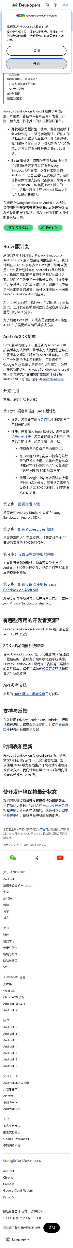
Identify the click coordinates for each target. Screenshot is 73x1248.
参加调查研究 (11, 1145)
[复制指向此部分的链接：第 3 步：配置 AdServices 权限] (58, 529)
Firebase (8, 1184)
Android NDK (11, 1109)
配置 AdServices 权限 (36, 529)
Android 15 (10, 1040)
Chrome (8, 1177)
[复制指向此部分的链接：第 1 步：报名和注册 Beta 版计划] (60, 411)
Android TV (10, 1010)
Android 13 (10, 1053)
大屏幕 (7, 984)
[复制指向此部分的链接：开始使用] (23, 391)
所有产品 (9, 1197)
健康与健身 (10, 948)
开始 (36, 64)
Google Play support (16, 1139)
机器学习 (9, 941)
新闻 (6, 905)
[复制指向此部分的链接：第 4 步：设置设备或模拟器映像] (59, 554)
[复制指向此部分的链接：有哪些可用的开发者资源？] (66, 620)
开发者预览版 (18, 228)
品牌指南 (37, 1211)
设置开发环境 (29, 504)
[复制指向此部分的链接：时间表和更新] (36, 747)
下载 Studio (10, 1102)
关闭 (36, 51)
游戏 (6, 935)
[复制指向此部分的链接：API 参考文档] (31, 685)
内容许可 (43, 829)
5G (5, 967)
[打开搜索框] (47, 4)
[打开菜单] (6, 5)
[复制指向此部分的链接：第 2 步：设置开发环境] (44, 504)
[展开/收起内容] (8, 103)
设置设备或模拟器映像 (36, 554)
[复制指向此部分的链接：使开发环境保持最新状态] (61, 792)
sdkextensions (53, 379)
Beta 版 (52, 228)
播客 (6, 918)
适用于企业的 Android (17, 885)
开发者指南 (10, 1089)
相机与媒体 (10, 954)
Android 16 (10, 1033)
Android (8, 879)
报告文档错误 (11, 1132)
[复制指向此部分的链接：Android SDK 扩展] (40, 337)
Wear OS (9, 990)
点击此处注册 (21, 437)
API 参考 (8, 1096)
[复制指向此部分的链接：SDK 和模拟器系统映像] (48, 646)
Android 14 (10, 1046)
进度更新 (16, 811)
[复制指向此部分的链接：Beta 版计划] (34, 247)
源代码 (7, 898)
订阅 (51, 1228)
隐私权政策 (10, 961)
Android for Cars (14, 1003)
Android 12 (10, 1059)
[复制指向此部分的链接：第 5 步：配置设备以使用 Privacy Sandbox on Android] (42, 590)
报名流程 (43, 420)
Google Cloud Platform (18, 1190)
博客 (6, 911)
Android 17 (10, 1027)
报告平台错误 (11, 1126)
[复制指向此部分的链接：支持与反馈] (32, 711)
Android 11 (10, 1066)
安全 (6, 892)
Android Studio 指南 (16, 1083)
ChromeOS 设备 (13, 997)
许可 (24, 1211)
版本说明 (38, 725)
